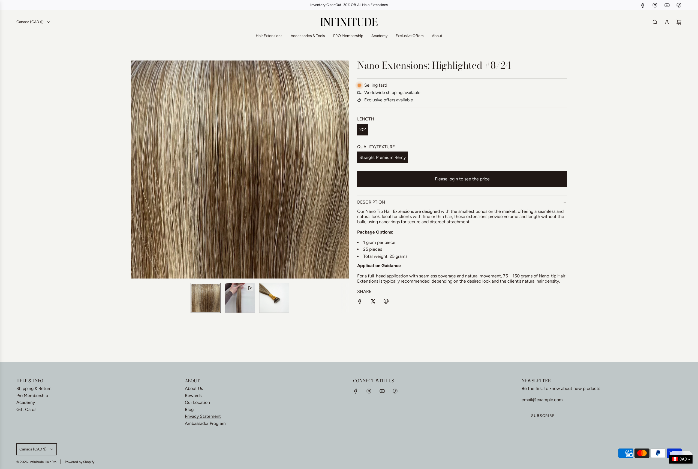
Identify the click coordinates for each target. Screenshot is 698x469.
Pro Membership (32, 395)
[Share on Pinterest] (386, 302)
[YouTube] (667, 5)
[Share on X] (373, 302)
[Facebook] (643, 5)
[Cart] (679, 22)
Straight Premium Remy (382, 157)
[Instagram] (655, 5)
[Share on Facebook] (360, 302)
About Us (194, 388)
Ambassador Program (205, 423)
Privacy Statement (203, 416)
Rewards (193, 395)
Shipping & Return (34, 388)
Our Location (197, 402)
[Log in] (667, 22)
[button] (138, 169)
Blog (189, 409)
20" (362, 129)
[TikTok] (679, 5)
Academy (25, 402)
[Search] (655, 22)
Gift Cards (26, 409)
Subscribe (543, 415)
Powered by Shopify (79, 462)
